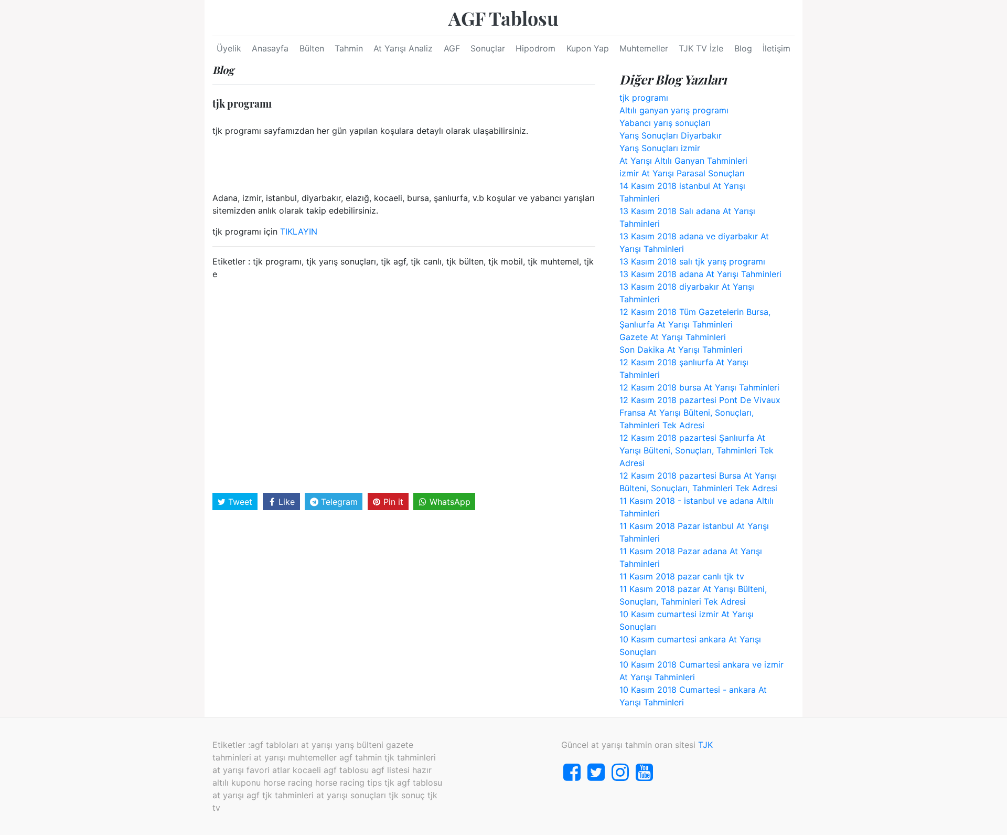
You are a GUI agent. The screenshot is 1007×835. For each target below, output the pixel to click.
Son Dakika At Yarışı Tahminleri (681, 349)
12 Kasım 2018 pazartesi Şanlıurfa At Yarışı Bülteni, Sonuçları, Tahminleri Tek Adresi (696, 450)
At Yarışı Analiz (403, 48)
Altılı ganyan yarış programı (674, 110)
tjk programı (643, 97)
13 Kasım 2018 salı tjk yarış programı (692, 261)
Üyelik (229, 48)
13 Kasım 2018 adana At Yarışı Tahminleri (700, 274)
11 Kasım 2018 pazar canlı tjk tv (681, 576)
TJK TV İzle (701, 48)
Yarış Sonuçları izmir (659, 148)
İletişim (776, 48)
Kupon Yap (587, 48)
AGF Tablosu (503, 17)
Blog (743, 48)
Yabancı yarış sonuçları (665, 123)
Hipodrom (535, 48)
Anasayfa (270, 48)
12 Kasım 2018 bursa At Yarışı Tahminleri (699, 387)
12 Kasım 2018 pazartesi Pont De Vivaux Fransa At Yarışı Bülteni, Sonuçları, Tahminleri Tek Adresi (699, 412)
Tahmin (349, 48)
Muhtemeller (643, 48)
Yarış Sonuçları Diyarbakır (670, 135)
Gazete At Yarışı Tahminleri (672, 337)
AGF (452, 48)
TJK (705, 744)
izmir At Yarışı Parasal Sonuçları (682, 173)
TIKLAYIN (298, 231)
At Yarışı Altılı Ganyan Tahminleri (683, 160)
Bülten (311, 48)
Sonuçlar (487, 48)
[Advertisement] (403, 385)
